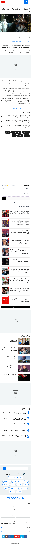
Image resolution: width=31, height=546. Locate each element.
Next (29, 513)
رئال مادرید (26, 132)
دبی (14, 135)
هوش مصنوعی (14, 488)
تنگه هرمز (6, 484)
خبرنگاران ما (27, 522)
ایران (26, 484)
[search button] (4, 468)
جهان (14, 507)
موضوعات (28, 503)
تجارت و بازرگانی (27, 510)
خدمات (28, 528)
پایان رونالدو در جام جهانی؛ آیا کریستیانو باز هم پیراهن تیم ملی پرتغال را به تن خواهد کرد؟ (18, 121)
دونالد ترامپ (23, 488)
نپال (6, 488)
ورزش (23, 5)
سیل (13, 484)
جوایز (8, 132)
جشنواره (12, 491)
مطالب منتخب (25, 336)
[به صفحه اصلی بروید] (26, 2)
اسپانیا (19, 484)
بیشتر (29, 531)
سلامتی (19, 491)
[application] (15, 23)
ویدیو (29, 519)
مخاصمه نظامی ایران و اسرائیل (16, 477)
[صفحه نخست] (29, 5)
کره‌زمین (13, 510)
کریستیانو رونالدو (16, 132)
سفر (29, 516)
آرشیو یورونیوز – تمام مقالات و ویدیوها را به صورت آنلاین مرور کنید (8, 522)
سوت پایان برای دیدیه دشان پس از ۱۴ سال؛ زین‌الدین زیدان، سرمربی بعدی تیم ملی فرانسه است (18, 116)
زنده (3, 1)
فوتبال (27, 135)
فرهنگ (13, 516)
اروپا (29, 507)
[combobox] (15, 468)
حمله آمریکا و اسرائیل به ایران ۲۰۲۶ (20, 481)
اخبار (26, 5)
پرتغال (20, 135)
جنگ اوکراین (6, 481)
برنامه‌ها (13, 519)
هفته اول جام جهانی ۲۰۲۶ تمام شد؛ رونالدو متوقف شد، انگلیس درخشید (18, 126)
